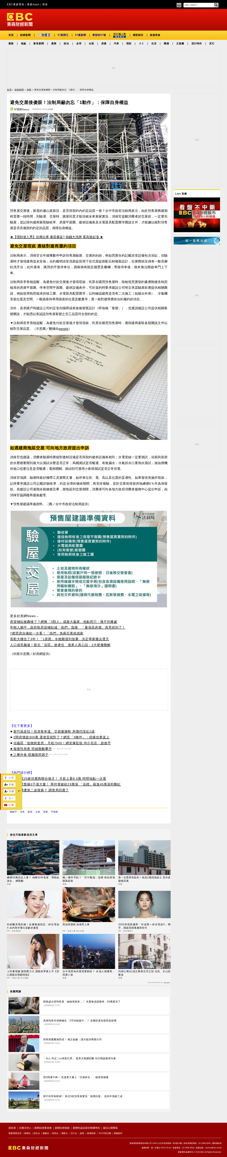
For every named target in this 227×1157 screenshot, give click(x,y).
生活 (154, 43)
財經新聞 (25, 35)
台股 (91, 43)
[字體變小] (9, 793)
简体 (45, 4)
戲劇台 (46, 1133)
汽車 (116, 43)
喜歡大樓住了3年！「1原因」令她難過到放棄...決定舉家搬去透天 (59, 639)
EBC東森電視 (15, 4)
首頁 (11, 35)
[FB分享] (9, 779)
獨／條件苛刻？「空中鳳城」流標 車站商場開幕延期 (89, 879)
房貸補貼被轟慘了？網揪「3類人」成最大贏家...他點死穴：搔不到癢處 (63, 621)
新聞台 (27, 1133)
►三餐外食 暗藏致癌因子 (29, 754)
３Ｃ (141, 43)
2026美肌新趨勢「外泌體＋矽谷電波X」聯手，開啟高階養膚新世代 (144, 926)
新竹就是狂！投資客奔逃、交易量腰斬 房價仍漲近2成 (54, 731)
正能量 (180, 43)
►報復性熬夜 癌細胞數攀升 (31, 748)
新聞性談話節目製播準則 (86, 1128)
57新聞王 (63, 35)
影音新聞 (39, 43)
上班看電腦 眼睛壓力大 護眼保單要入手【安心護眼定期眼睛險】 (33, 973)
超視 (82, 1133)
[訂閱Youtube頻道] (9, 806)
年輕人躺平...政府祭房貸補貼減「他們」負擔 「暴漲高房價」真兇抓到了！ (67, 627)
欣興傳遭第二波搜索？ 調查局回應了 (41, 790)
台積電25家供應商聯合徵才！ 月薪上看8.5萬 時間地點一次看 (59, 778)
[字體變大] (9, 786)
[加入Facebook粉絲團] (9, 799)
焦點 (23, 43)
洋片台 (74, 1133)
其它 (211, 43)
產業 (54, 43)
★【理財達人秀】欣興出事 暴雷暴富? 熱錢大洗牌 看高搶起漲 (54, 237)
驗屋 (30, 812)
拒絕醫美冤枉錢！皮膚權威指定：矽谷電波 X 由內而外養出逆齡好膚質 (33, 926)
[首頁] (20, 19)
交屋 (38, 812)
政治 (66, 43)
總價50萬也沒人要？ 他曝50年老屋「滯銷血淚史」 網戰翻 (33, 879)
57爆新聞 (80, 35)
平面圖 (54, 812)
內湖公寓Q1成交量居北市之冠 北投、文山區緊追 (144, 973)
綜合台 (37, 1133)
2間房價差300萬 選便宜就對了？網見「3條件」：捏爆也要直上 (61, 737)
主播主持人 (25, 1128)
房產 (104, 43)
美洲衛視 (91, 1133)
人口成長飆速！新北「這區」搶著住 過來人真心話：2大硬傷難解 (60, 645)
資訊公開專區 (110, 1128)
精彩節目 (138, 35)
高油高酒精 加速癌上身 (76, 924)
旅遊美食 (155, 35)
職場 (166, 43)
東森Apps (33, 4)
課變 (45, 812)
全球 (79, 43)
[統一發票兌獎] (197, 243)
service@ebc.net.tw (213, 1148)
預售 (22, 812)
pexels (63, 328)
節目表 (12, 1128)
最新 (11, 43)
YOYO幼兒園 (104, 1133)
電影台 (64, 1133)
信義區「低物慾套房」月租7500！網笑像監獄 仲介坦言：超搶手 (62, 743)
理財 (129, 43)
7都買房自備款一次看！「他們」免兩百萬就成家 (46, 633)
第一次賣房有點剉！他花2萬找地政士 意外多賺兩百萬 (144, 879)
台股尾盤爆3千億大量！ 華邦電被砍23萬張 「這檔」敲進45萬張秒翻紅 (67, 784)
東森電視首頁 (14, 1133)
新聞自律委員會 (43, 1128)
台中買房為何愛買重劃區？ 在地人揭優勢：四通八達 (89, 973)
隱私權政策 (217, 1143)
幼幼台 (55, 1133)
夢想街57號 (99, 35)
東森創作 (118, 1133)
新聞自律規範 (62, 1128)
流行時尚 (196, 43)
